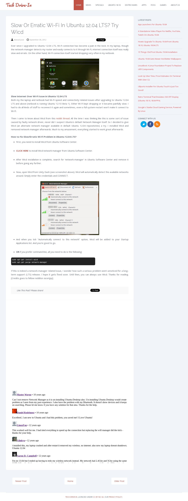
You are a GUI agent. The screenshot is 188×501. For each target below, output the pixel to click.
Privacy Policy (115, 497)
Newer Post (21, 481)
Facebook (150, 124)
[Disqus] (70, 346)
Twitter (144, 124)
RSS (157, 124)
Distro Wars (131, 5)
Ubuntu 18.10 (114, 5)
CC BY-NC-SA (98, 497)
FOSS (153, 5)
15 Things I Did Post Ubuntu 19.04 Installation (157, 52)
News (88, 5)
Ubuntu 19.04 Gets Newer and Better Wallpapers (159, 58)
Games (163, 5)
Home (78, 5)
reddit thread (63, 118)
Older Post (119, 481)
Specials (99, 5)
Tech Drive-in (19, 5)
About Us (175, 5)
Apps (144, 5)
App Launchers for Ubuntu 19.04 (152, 24)
